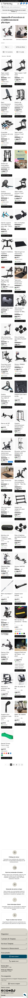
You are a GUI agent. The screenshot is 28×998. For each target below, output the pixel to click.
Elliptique (4, 620)
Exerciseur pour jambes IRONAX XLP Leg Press (6, 366)
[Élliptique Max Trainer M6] (7, 559)
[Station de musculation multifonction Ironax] (21, 95)
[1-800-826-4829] (24, 1)
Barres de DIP (5, 423)
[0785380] (4, 753)
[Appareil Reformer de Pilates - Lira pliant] (21, 645)
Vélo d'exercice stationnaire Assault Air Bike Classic (19, 309)
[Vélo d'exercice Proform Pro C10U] (7, 329)
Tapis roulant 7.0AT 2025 (20, 74)
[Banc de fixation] (21, 215)
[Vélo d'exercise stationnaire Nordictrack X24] (7, 444)
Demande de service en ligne (14, 889)
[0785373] (15, 634)
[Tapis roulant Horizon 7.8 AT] (21, 184)
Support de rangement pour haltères (20, 509)
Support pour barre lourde (21, 395)
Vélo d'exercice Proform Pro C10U (6, 338)
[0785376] (22, 634)
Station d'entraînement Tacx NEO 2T (6, 396)
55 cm (23, 722)
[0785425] (8, 753)
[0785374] (17, 634)
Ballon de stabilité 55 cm (20, 715)
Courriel (3, 995)
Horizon (2, 76)
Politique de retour (14, 857)
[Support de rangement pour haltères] (21, 500)
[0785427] (2, 755)
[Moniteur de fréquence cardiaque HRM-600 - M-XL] (7, 527)
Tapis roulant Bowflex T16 (5, 281)
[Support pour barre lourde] (21, 387)
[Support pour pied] (7, 300)
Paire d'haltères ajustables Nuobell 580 (20, 338)
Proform (2, 137)
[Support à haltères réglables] (7, 244)
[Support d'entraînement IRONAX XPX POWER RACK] (21, 416)
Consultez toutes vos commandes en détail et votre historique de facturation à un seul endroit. (14, 908)
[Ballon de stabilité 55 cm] (21, 707)
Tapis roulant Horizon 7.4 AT (19, 133)
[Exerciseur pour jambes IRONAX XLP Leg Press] (7, 357)
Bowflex (2, 283)
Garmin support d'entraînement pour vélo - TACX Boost (6, 224)
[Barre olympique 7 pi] (7, 586)
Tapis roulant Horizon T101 (5, 74)
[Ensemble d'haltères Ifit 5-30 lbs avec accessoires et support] (7, 125)
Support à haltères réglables (7, 252)
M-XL (5, 547)
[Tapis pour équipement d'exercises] (21, 272)
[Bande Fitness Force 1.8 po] (7, 736)
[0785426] (10, 753)
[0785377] (24, 634)
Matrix (16, 568)
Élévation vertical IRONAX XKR (20, 452)
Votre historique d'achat (14, 904)
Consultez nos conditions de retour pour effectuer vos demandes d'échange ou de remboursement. (14, 861)
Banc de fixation (20, 223)
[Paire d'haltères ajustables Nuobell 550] (21, 527)
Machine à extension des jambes (5, 688)
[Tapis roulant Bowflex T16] (7, 272)
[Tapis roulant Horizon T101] (7, 65)
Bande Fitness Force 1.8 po (5, 744)
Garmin (2, 196)
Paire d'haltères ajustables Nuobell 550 (20, 537)
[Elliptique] (7, 612)
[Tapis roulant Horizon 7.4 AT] (21, 125)
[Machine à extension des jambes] (7, 679)
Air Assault (17, 313)
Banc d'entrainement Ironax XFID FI (6, 104)
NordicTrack (17, 366)
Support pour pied (6, 308)
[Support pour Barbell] (21, 586)
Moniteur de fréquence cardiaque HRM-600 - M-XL (6, 537)
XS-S (2, 547)
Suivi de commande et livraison (14, 872)
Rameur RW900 (20, 364)
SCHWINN (3, 510)
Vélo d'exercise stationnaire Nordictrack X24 (6, 453)
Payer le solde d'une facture (14, 920)
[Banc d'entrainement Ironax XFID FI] (7, 95)
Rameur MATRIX (20, 566)
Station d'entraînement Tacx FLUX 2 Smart (7, 193)
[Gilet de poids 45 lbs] (21, 679)
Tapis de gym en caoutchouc (20, 252)
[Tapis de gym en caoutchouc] (21, 244)
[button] (25, 34)
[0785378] (2, 753)
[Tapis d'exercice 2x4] (7, 473)
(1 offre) (6, 634)
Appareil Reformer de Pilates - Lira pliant (20, 654)
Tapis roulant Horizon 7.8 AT (19, 192)
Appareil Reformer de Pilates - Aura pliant (19, 664)
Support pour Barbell (19, 594)
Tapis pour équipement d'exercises (18, 281)
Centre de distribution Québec (11, 1)
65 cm (19, 722)
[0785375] (20, 634)
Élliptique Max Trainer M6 (5, 567)
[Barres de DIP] (7, 416)
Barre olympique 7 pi (6, 594)
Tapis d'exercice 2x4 (6, 481)
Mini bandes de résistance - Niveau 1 (21, 621)
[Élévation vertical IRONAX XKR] (21, 444)
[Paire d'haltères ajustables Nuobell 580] (21, 329)
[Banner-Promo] (21, 163)
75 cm (16, 722)
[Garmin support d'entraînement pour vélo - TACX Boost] (7, 215)
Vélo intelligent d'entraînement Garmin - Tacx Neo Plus (20, 482)
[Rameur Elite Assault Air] (7, 645)
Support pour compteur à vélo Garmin (6, 716)
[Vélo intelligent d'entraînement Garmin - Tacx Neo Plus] (21, 473)
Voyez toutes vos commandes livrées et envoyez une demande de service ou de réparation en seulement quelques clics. (14, 893)
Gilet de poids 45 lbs (20, 687)
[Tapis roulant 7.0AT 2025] (21, 65)
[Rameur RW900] (21, 357)
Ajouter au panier (6, 86)
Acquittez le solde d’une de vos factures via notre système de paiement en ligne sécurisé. (14, 922)
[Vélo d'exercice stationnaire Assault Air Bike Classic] (21, 300)
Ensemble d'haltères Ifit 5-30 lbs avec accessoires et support (7, 134)
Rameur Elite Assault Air (5, 653)
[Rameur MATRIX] (21, 559)
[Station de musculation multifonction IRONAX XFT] (7, 156)
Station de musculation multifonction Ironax (19, 104)
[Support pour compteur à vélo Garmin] (7, 707)
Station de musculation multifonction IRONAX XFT (5, 165)
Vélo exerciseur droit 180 (6, 508)
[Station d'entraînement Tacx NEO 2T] (7, 387)
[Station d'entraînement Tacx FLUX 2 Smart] (7, 184)
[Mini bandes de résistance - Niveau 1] (21, 612)
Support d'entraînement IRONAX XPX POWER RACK (19, 425)
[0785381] (6, 753)
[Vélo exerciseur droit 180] (7, 500)
